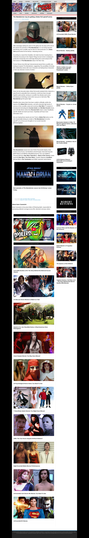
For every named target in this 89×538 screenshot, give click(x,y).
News (29, 198)
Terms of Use (47, 533)
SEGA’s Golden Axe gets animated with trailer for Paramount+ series (64, 68)
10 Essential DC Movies (21, 521)
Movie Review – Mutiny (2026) (65, 50)
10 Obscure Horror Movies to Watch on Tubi (27, 299)
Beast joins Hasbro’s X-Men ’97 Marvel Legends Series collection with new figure (66, 124)
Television (32, 198)
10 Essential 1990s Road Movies (66, 34)
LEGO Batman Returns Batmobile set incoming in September (64, 161)
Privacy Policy (54, 533)
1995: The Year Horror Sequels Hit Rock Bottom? (28, 438)
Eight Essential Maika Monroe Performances (27, 466)
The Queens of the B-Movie (65, 263)
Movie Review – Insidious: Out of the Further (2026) (66, 142)
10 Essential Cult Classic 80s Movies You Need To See (30, 493)
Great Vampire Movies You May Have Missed (27, 356)
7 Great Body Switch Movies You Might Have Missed (29, 411)
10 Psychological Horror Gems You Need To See (28, 383)
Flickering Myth (44, 7)
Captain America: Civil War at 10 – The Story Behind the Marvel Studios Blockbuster (66, 281)
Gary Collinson (23, 198)
